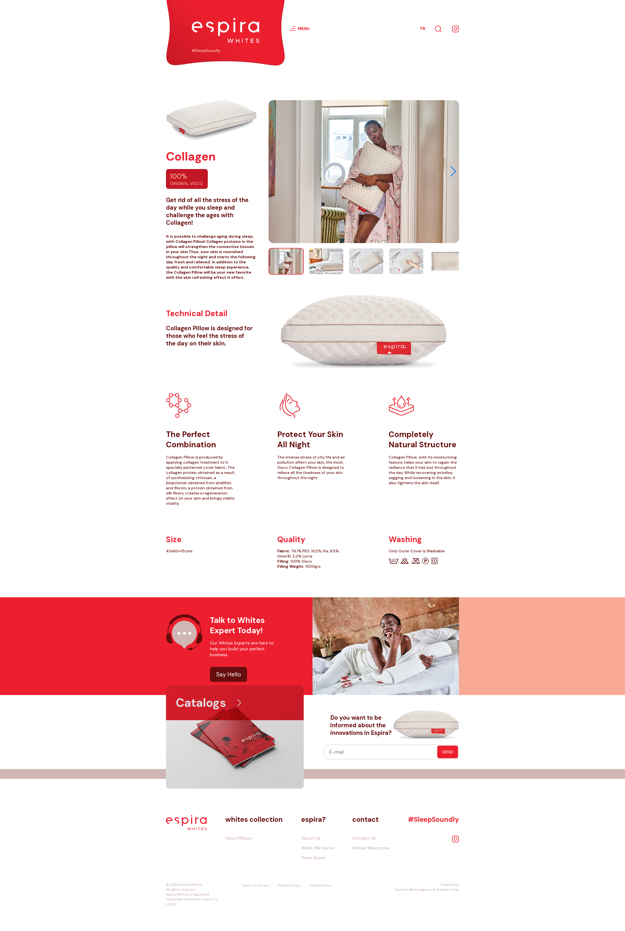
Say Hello (228, 674)
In (455, 28)
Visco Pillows (238, 838)
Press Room (313, 858)
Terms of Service (255, 885)
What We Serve (317, 848)
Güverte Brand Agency (413, 889)
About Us (310, 838)
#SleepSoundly (433, 819)
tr (422, 29)
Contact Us (364, 838)
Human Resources (370, 848)
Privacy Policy (289, 885)
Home (186, 822)
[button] (453, 171)
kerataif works (447, 889)
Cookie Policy (321, 885)
